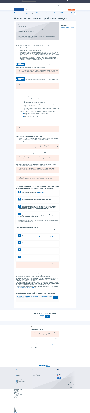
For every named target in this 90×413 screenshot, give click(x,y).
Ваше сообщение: (34, 347)
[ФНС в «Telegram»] (73, 1)
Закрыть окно (16, 412)
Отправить (42, 365)
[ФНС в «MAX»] (75, 1)
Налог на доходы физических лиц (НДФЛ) (55, 12)
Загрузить (56, 297)
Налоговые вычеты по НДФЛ (67, 12)
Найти (72, 9)
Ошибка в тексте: (34, 356)
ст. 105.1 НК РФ (32, 147)
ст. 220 (44, 47)
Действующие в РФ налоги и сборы (42, 12)
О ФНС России (40, 5)
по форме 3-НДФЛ (40, 192)
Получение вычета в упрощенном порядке (28, 34)
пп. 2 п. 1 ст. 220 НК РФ (20, 94)
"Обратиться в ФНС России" (40, 341)
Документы (64, 5)
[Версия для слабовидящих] (57, 1)
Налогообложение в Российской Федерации (28, 12)
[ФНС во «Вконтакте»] (70, 1)
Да (47, 316)
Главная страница (17, 12)
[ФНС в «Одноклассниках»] (72, 1)
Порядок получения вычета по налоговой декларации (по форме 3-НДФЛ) (33, 29)
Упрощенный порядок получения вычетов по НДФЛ (25, 287)
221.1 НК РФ (48, 47)
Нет (42, 316)
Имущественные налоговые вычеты (20, 13)
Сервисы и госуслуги (56, 5)
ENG (74, 5)
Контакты (69, 5)
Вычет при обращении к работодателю (27, 31)
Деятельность (47, 5)
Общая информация (23, 26)
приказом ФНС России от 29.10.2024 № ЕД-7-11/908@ (43, 236)
